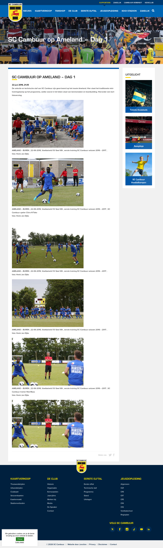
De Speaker (52, 507)
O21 (122, 488)
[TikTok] (134, 529)
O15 (122, 499)
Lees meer (19, 542)
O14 (122, 503)
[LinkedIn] (149, 529)
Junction (83, 544)
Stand (86, 495)
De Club (72, 10)
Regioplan (125, 514)
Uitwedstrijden (17, 488)
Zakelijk (117, 2)
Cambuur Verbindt (133, 2)
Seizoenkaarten (17, 495)
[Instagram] (127, 529)
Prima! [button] (20, 539)
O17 (122, 495)
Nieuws (27, 10)
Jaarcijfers (51, 495)
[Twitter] (112, 529)
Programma (88, 491)
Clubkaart (14, 491)
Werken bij (51, 499)
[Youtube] (141, 529)
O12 (122, 507)
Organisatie (52, 488)
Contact (50, 510)
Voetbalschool (127, 510)
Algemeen (125, 484)
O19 (122, 491)
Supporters (104, 2)
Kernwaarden (52, 491)
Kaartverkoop (43, 10)
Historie (50, 484)
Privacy (92, 544)
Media (49, 503)
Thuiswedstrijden (18, 484)
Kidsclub (149, 2)
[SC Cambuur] (15, 12)
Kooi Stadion (129, 10)
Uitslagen (88, 499)
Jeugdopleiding (109, 10)
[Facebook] (120, 529)
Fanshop (60, 10)
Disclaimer (102, 544)
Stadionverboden (18, 503)
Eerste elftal (89, 10)
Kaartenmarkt (16, 499)
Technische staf (90, 488)
